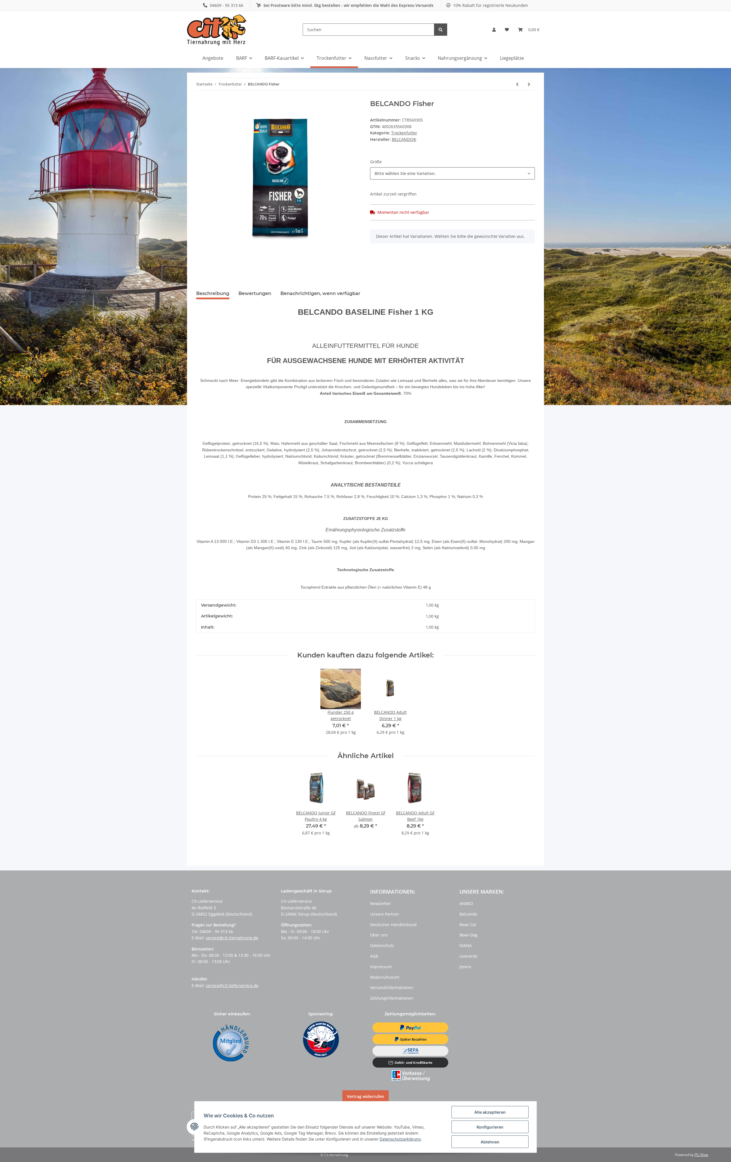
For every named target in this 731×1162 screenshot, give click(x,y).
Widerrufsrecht (384, 977)
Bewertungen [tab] (254, 293)
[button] (494, 30)
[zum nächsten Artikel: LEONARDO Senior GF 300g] (529, 84)
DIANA (465, 945)
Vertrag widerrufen (365, 1096)
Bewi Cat (467, 924)
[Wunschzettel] (506, 30)
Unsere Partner (384, 914)
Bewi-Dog (468, 935)
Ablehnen (490, 1141)
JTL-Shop (701, 1154)
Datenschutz (382, 945)
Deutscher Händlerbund (393, 924)
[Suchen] (440, 29)
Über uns (379, 935)
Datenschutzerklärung (400, 1139)
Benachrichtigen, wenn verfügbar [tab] (320, 293)
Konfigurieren (490, 1127)
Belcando (468, 914)
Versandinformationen (391, 987)
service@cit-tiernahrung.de (232, 937)
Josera (465, 966)
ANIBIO (466, 903)
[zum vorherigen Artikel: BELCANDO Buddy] (517, 84)
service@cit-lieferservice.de (232, 985)
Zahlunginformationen (391, 998)
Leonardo (468, 956)
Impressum (381, 966)
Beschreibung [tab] (212, 293)
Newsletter (380, 903)
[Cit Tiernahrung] (217, 29)
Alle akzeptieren (490, 1112)
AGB (374, 956)
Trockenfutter (404, 132)
